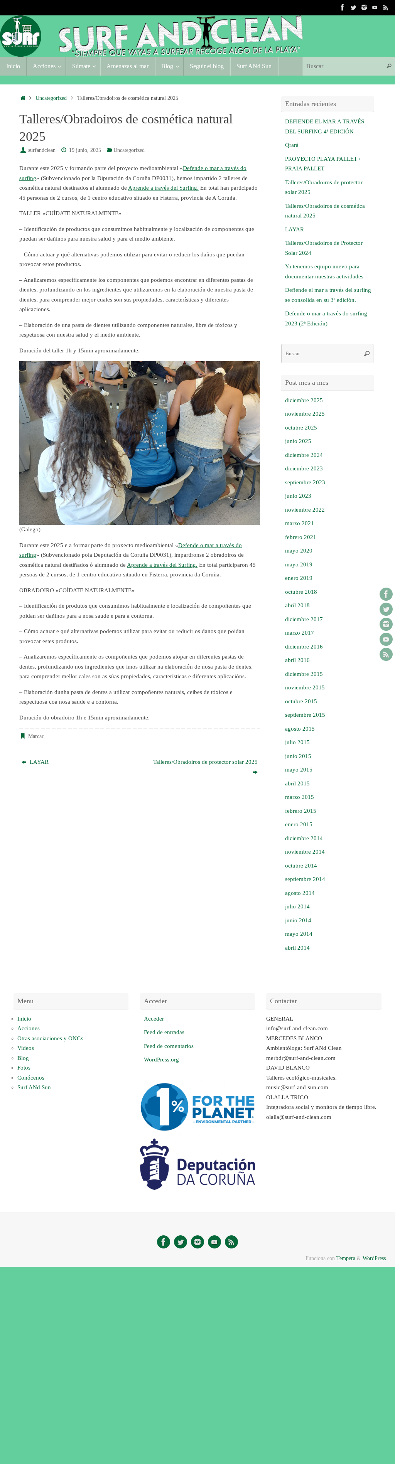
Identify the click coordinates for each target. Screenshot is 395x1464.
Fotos (23, 1068)
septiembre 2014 (305, 879)
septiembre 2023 (305, 482)
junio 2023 (298, 496)
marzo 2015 (299, 797)
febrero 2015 (300, 811)
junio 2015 (298, 756)
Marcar (35, 736)
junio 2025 (298, 441)
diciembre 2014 (304, 838)
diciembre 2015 (304, 674)
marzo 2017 (299, 633)
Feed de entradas (164, 1032)
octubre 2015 (301, 701)
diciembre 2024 (304, 455)
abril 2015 (297, 783)
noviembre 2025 (305, 414)
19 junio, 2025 (85, 150)
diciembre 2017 (304, 619)
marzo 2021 (299, 523)
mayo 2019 (298, 564)
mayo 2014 (298, 934)
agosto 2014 (300, 893)
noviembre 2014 (305, 852)
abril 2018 (297, 605)
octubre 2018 (301, 592)
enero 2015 (298, 824)
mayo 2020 (298, 551)
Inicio (24, 1019)
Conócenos (30, 1078)
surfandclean (42, 150)
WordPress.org (161, 1059)
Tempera (345, 1258)
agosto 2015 (300, 729)
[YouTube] (375, 7)
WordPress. (375, 1258)
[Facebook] (342, 7)
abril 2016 (297, 660)
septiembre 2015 (305, 715)
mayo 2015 (298, 770)
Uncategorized (51, 98)
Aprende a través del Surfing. (163, 188)
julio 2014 (297, 906)
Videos (25, 1048)
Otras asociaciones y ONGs (50, 1038)
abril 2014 (297, 948)
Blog (23, 1058)
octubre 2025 (301, 428)
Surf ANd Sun (34, 1087)
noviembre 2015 (305, 687)
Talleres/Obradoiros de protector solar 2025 (205, 762)
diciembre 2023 (304, 468)
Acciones (28, 1028)
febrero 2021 (300, 537)
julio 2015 (297, 742)
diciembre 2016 (304, 647)
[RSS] (385, 7)
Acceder (154, 1019)
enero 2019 (298, 578)
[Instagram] (364, 7)
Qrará (292, 145)
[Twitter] (353, 7)
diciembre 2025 (304, 400)
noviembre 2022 (305, 510)
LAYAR (38, 762)
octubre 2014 (301, 866)
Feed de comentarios (169, 1046)
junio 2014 (298, 920)
